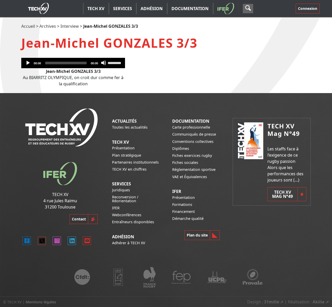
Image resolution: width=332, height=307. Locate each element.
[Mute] (103, 62)
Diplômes (180, 148)
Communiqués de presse (194, 134)
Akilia (318, 302)
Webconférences (126, 214)
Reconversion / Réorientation (125, 198)
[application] (73, 63)
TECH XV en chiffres (129, 169)
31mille (271, 302)
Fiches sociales (185, 162)
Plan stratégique (126, 155)
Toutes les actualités (130, 127)
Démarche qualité (188, 218)
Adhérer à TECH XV (128, 242)
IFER (116, 207)
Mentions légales (41, 301)
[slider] (115, 62)
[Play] (27, 62)
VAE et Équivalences (189, 176)
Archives (47, 26)
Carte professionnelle (191, 127)
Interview (69, 26)
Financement (183, 211)
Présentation (123, 147)
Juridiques (121, 189)
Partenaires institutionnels (135, 162)
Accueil (28, 26)
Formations (182, 204)
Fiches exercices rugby (192, 155)
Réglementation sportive (194, 169)
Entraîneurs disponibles (133, 221)
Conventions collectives (192, 141)
